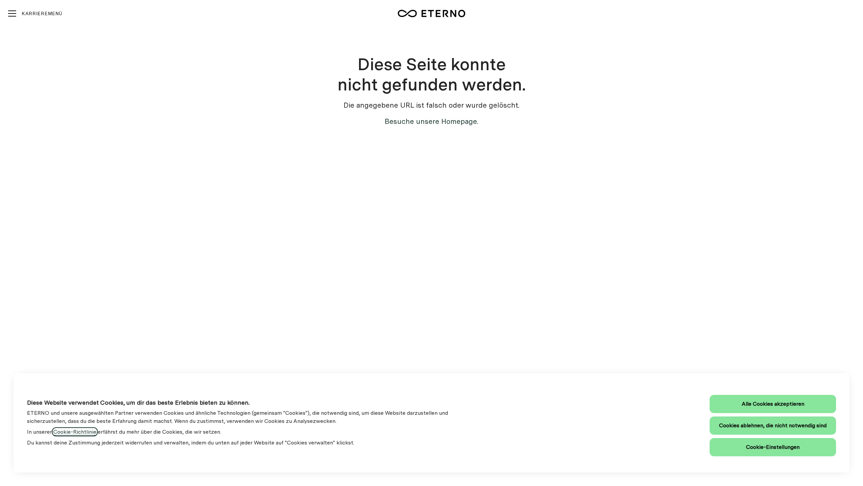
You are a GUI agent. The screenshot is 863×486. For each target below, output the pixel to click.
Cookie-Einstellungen (773, 447)
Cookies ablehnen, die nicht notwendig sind (773, 425)
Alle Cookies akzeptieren (773, 404)
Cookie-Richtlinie (74, 432)
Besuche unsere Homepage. (431, 121)
